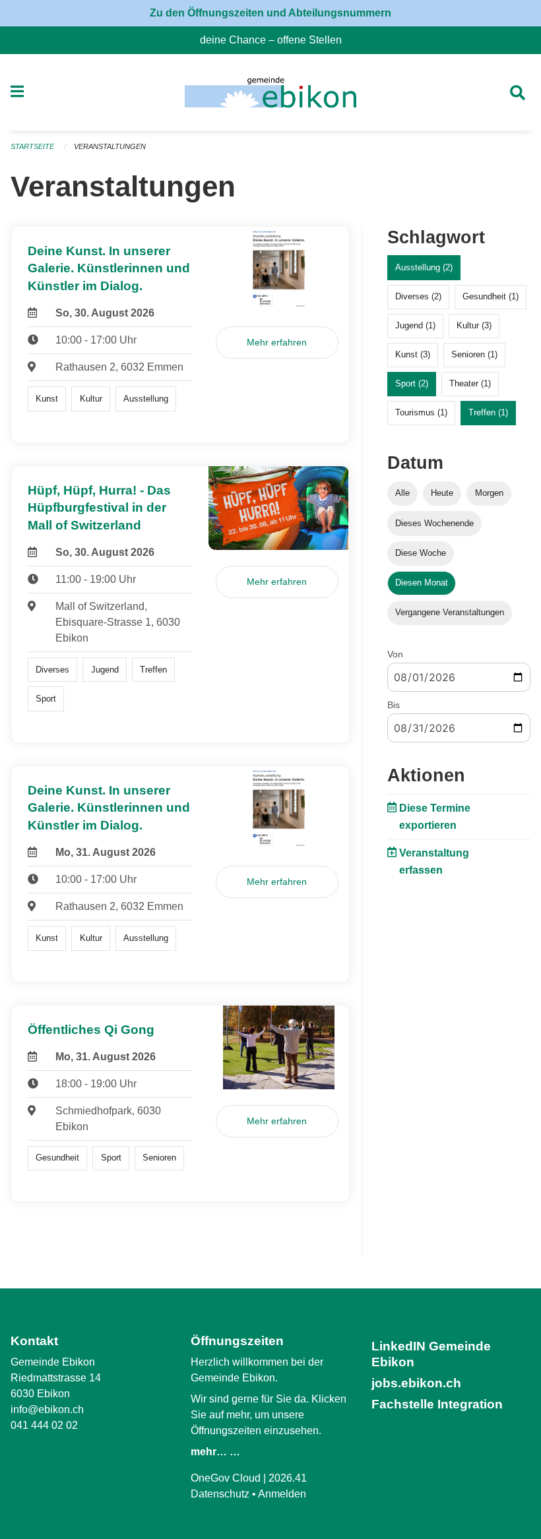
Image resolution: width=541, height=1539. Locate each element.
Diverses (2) (418, 296)
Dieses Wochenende (434, 523)
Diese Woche (420, 553)
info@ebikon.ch (47, 1409)
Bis (393, 705)
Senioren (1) (474, 354)
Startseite (32, 146)
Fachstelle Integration (437, 1404)
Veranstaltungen (110, 146)
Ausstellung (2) (424, 267)
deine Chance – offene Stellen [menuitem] (276, 39)
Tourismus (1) (421, 412)
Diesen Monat (421, 583)
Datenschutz (220, 1493)
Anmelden (282, 1493)
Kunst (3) (412, 354)
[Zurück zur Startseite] (270, 92)
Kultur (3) (474, 325)
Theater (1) (470, 383)
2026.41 (288, 1478)
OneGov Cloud (226, 1478)
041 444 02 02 (44, 1425)
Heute (442, 493)
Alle (402, 493)
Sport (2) (411, 383)
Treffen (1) (488, 412)
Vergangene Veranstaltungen (449, 612)
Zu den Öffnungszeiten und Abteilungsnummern (270, 12)
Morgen (489, 493)
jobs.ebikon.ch (416, 1383)
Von (395, 654)
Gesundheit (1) (490, 296)
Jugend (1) (415, 325)
